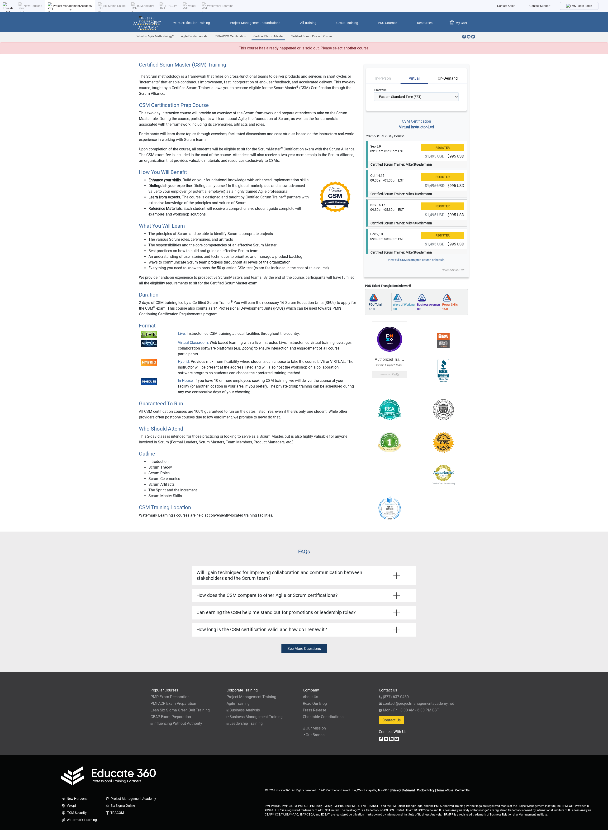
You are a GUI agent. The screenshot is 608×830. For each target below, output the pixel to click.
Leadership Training (246, 723)
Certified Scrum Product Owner (311, 36)
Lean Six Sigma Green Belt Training (180, 710)
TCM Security (145, 6)
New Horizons (33, 6)
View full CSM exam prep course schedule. (416, 260)
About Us (310, 697)
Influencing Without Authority (177, 723)
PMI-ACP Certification (230, 36)
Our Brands (315, 735)
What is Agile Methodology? (155, 36)
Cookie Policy (425, 790)
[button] (389, 473)
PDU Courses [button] (387, 23)
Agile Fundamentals (194, 36)
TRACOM (171, 6)
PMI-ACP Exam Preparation (173, 703)
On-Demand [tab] (448, 78)
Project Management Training (251, 697)
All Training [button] (308, 23)
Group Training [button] (347, 23)
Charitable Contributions (323, 717)
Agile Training (238, 703)
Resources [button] (424, 23)
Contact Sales (506, 6)
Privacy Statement (403, 790)
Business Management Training (256, 717)
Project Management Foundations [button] (255, 23)
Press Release (314, 710)
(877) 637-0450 (396, 697)
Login (588, 6)
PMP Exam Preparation (170, 697)
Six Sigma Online (114, 6)
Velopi (192, 6)
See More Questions (304, 648)
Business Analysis (244, 710)
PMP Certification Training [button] (190, 23)
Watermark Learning (220, 6)
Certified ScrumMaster (268, 36)
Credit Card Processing (443, 483)
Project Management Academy (72, 6)
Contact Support (539, 6)
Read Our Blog (315, 703)
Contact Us (391, 720)
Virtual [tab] (414, 78)
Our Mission (316, 728)
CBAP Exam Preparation (171, 717)
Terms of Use (445, 790)
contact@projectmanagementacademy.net (418, 703)
